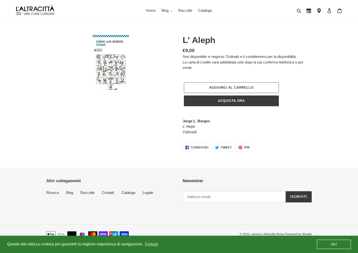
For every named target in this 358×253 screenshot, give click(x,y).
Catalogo (128, 192)
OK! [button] (334, 244)
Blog (69, 192)
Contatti (108, 192)
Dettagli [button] (151, 244)
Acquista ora (231, 101)
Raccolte (87, 192)
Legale (148, 192)
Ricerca (52, 192)
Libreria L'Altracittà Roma (267, 234)
